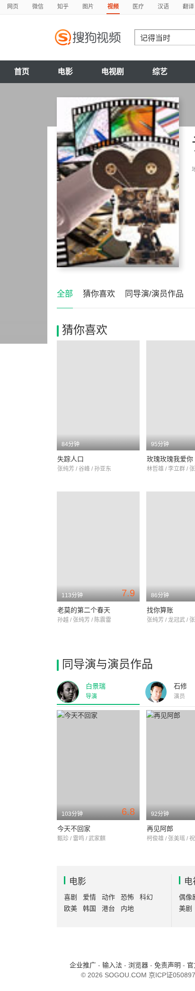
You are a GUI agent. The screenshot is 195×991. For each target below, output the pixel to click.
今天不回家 (73, 828)
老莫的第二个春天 (83, 610)
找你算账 (160, 610)
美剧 (185, 908)
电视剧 (112, 72)
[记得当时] (118, 182)
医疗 (138, 6)
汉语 (163, 6)
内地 (127, 908)
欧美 (70, 908)
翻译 (188, 6)
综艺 (160, 72)
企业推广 (83, 965)
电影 (65, 72)
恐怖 (127, 897)
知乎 (63, 6)
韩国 (89, 908)
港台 (108, 908)
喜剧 (70, 897)
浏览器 (138, 965)
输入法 (112, 965)
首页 (21, 72)
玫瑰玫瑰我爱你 (170, 459)
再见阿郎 (160, 828)
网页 (12, 6)
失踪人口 (70, 459)
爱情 (89, 897)
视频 (113, 6)
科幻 (146, 897)
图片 (88, 6)
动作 (108, 897)
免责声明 (167, 965)
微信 (38, 6)
